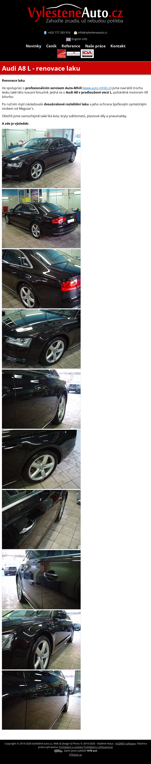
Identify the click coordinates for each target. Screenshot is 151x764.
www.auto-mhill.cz (97, 88)
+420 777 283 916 (59, 32)
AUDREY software (125, 743)
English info (79, 39)
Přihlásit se (75, 755)
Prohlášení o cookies (71, 747)
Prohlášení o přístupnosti (98, 747)
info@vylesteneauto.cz (92, 32)
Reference (71, 46)
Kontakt (117, 46)
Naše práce (95, 46)
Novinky (33, 46)
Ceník (51, 46)
